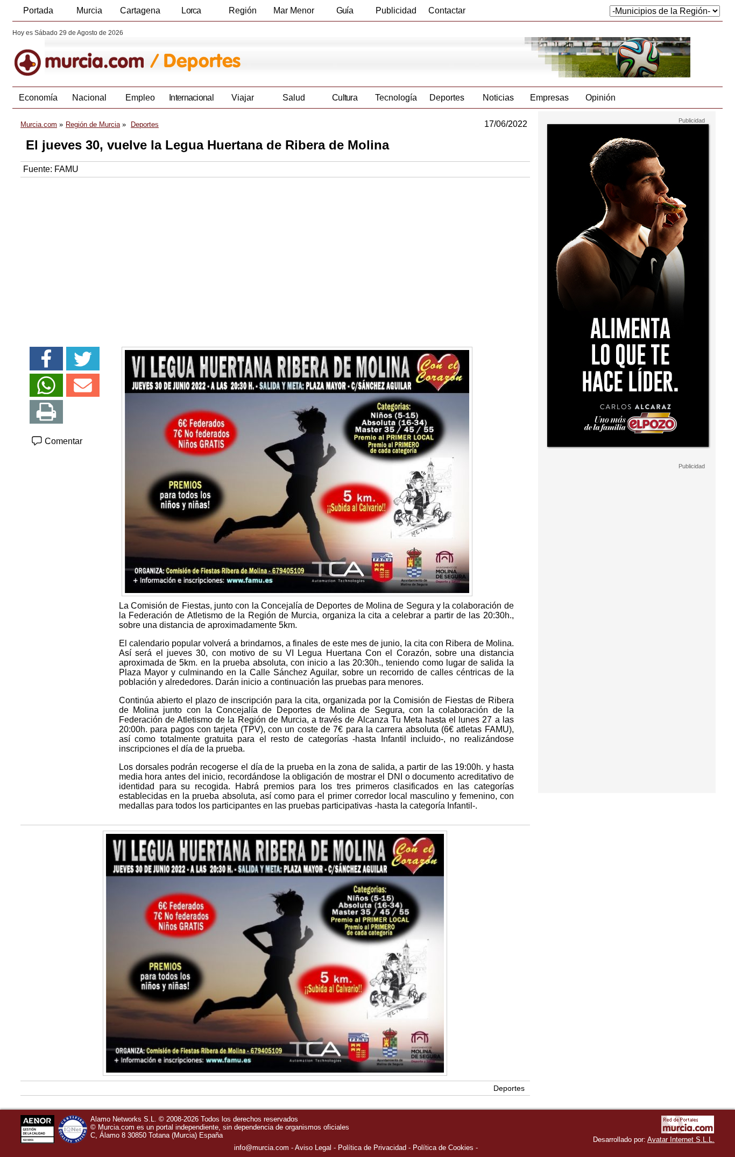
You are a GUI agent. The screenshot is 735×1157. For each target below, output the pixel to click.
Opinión (600, 97)
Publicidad (396, 10)
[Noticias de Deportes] (274, 53)
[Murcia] (86, 53)
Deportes (446, 97)
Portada (38, 10)
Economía (38, 97)
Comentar (62, 441)
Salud (293, 97)
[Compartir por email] (83, 385)
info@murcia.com (261, 1148)
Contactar (446, 10)
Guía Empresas (344, 13)
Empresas (549, 97)
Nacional (89, 97)
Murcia (89, 10)
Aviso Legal (313, 1148)
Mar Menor (293, 10)
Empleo (140, 97)
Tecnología (396, 97)
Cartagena (140, 10)
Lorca (191, 10)
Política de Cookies (443, 1148)
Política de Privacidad (372, 1148)
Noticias (498, 97)
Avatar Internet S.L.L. (681, 1139)
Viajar (242, 97)
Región (243, 10)
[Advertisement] (275, 258)
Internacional (191, 97)
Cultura (344, 97)
